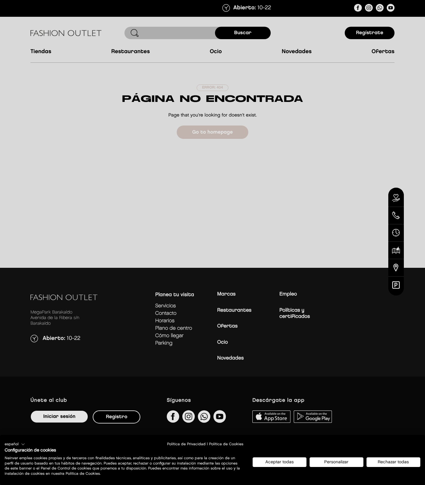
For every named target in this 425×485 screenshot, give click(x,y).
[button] (15, 444)
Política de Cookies (226, 444)
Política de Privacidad (186, 444)
